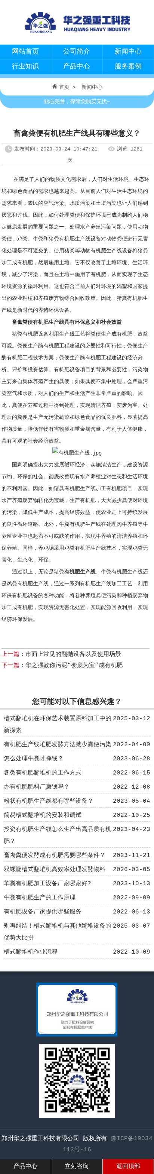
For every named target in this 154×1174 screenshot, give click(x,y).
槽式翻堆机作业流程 (31, 952)
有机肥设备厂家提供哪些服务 (42, 912)
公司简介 (76, 51)
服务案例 (128, 66)
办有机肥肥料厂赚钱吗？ (37, 787)
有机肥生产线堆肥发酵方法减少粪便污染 (57, 744)
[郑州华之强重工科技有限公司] (77, 35)
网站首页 (25, 51)
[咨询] (76, 1035)
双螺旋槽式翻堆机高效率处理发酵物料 (54, 869)
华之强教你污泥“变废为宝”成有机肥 (74, 665)
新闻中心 (128, 51)
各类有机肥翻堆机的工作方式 (42, 773)
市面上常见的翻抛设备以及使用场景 (73, 654)
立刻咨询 (77, 1166)
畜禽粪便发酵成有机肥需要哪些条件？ (54, 855)
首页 (64, 87)
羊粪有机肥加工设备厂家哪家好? (47, 883)
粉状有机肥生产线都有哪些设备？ (48, 801)
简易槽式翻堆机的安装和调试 (42, 815)
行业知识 (25, 66)
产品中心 (76, 66)
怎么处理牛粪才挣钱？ (34, 759)
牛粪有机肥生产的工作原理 (40, 898)
